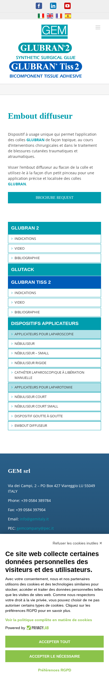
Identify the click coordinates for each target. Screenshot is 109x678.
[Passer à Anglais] (50, 16)
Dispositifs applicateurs (45, 323)
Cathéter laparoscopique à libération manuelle (49, 375)
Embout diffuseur (31, 425)
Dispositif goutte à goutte (39, 416)
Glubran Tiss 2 (31, 282)
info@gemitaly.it (34, 518)
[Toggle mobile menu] (98, 27)
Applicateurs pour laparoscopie (44, 334)
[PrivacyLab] (37, 627)
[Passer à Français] (58, 16)
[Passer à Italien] (41, 16)
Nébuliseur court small (36, 406)
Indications (25, 238)
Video (20, 248)
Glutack (22, 269)
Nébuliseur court (31, 396)
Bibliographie (27, 257)
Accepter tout (54, 642)
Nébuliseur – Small (32, 353)
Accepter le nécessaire (54, 656)
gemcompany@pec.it (35, 528)
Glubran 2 (25, 228)
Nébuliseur (25, 343)
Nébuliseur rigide (30, 362)
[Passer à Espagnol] (67, 16)
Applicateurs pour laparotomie (43, 387)
